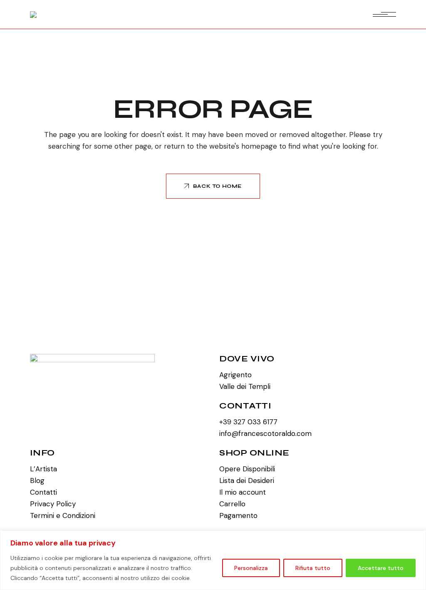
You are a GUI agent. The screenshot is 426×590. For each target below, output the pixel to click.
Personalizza (251, 568)
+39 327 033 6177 (248, 421)
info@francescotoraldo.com (265, 433)
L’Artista (43, 468)
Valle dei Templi (244, 386)
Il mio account (242, 492)
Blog (37, 480)
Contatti (43, 492)
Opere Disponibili (247, 468)
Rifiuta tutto (312, 568)
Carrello (232, 503)
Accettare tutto (381, 568)
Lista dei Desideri (246, 480)
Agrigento (235, 374)
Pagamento (238, 515)
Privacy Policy (53, 503)
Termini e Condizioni (62, 515)
